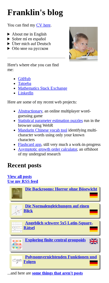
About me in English (29, 34)
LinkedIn (25, 93)
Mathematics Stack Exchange (42, 88)
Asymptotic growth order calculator (47, 149)
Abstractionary (30, 111)
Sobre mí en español (29, 39)
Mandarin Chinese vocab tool (42, 130)
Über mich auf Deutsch (31, 43)
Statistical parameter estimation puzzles (50, 120)
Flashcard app (29, 144)
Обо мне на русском (30, 48)
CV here (43, 25)
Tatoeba (24, 83)
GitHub (24, 78)
